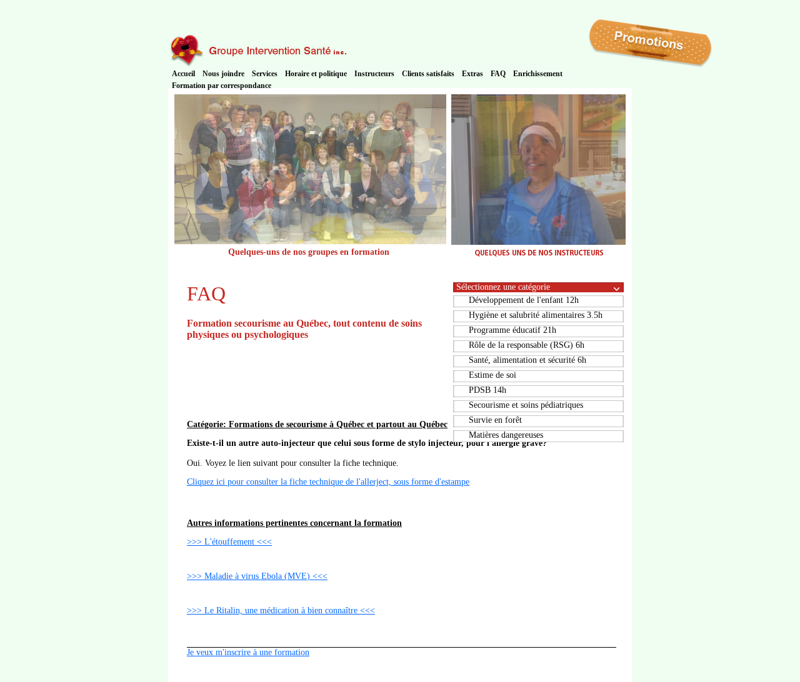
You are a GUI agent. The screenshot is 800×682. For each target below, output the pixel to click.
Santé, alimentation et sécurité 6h (527, 360)
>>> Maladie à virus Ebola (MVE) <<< (257, 576)
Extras (472, 73)
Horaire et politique (316, 73)
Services (265, 73)
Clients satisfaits (428, 73)
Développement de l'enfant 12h (524, 300)
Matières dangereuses (506, 435)
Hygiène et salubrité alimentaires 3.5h (535, 315)
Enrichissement (537, 73)
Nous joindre (223, 73)
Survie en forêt (495, 420)
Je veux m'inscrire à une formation (248, 652)
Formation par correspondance (221, 85)
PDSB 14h (487, 390)
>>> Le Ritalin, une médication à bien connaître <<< (281, 610)
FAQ (498, 73)
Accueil (183, 73)
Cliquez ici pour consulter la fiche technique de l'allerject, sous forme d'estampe (328, 482)
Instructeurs (374, 73)
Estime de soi (492, 375)
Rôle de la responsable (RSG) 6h (526, 345)
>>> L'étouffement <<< (229, 541)
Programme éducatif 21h (512, 330)
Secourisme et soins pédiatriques (526, 405)
